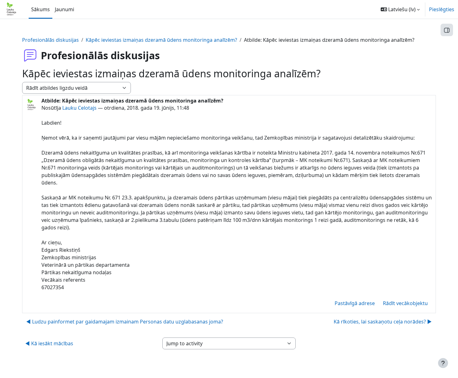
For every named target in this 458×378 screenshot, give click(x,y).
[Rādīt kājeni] (443, 363)
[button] (400, 9)
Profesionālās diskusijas (50, 39)
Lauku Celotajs (79, 107)
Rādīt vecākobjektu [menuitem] (405, 303)
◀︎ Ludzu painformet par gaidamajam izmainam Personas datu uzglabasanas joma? (124, 321)
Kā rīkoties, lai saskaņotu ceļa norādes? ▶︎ (383, 321)
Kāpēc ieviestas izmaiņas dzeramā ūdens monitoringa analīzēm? (161, 39)
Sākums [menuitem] (40, 9)
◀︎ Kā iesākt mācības (49, 343)
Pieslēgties (441, 9)
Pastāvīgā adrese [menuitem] (355, 303)
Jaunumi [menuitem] (64, 9)
